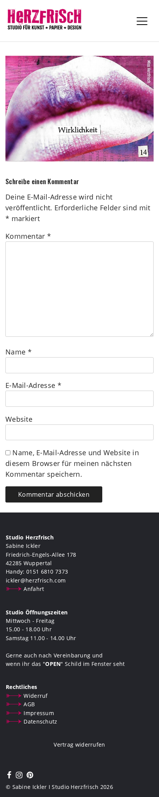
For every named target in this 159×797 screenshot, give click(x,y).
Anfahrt (34, 588)
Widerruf (35, 695)
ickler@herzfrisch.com (36, 580)
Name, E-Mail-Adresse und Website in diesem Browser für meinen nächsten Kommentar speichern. (72, 463)
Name (18, 351)
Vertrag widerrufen (79, 744)
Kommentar (28, 236)
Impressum (39, 713)
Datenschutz (40, 721)
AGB (29, 704)
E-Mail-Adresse (33, 385)
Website (18, 419)
